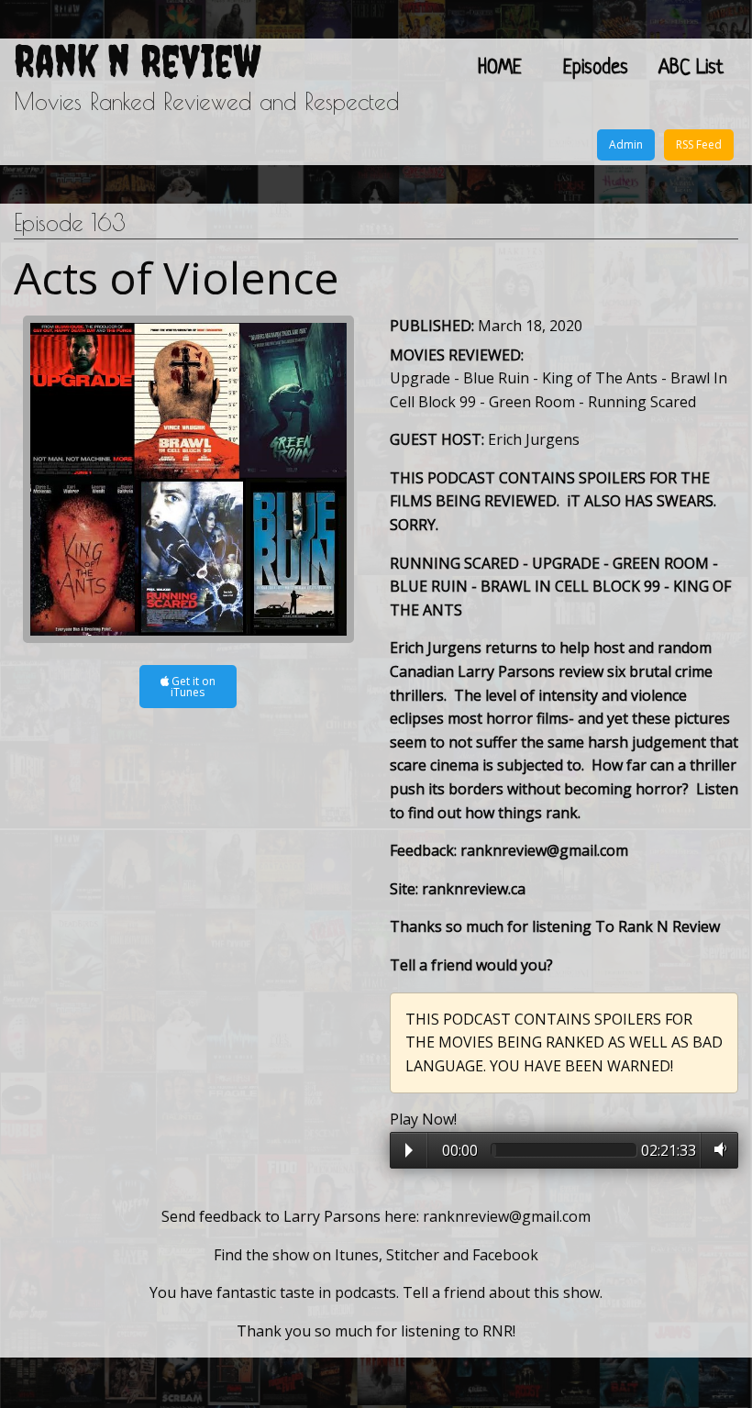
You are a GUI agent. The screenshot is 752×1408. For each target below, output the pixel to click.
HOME (500, 68)
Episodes (595, 68)
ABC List (691, 68)
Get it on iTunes (192, 686)
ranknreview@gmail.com (507, 1216)
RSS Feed (699, 144)
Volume (716, 1149)
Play (409, 1150)
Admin (626, 144)
